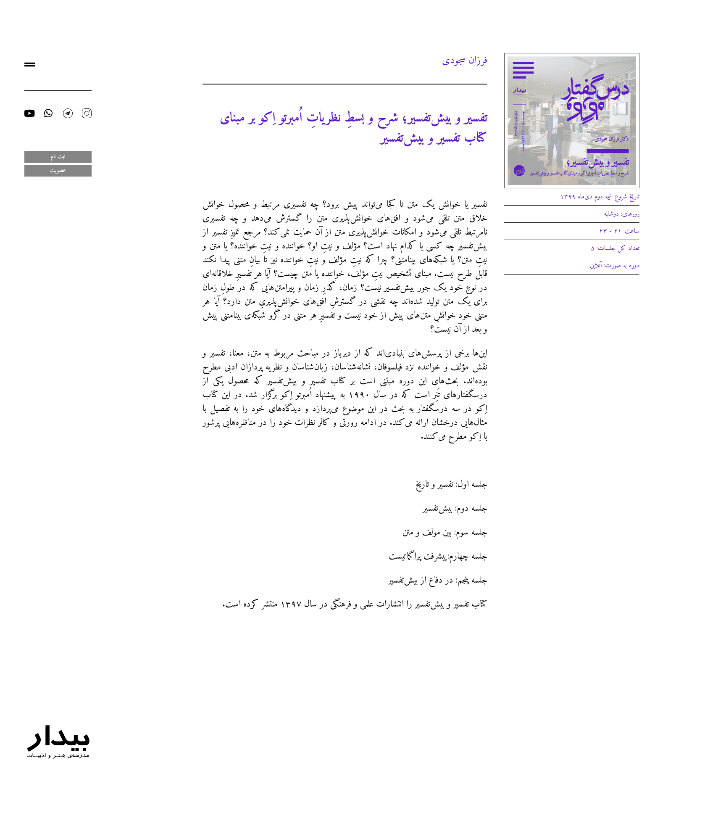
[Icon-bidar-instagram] (87, 113)
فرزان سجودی (464, 60)
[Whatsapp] (48, 113)
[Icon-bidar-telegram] (68, 113)
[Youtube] (29, 113)
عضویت (58, 170)
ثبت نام (58, 156)
